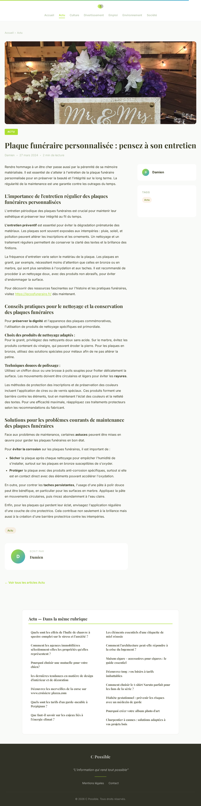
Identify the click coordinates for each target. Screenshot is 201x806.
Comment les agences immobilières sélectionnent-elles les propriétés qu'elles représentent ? (59, 649)
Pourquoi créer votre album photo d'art (133, 711)
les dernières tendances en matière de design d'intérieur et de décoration (62, 678)
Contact (114, 783)
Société (152, 15)
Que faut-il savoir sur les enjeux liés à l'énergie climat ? (57, 717)
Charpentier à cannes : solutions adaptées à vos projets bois (135, 722)
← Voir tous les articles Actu (25, 582)
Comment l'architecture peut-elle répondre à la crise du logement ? (137, 647)
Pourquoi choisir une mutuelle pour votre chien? (59, 665)
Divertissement (94, 15)
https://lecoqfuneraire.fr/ (33, 294)
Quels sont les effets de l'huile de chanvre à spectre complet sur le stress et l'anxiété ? (60, 634)
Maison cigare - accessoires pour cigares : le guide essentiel (136, 660)
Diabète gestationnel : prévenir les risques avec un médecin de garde (135, 700)
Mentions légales (93, 783)
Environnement (132, 15)
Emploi (113, 15)
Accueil (49, 15)
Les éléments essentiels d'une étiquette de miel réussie (135, 634)
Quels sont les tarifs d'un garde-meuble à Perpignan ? (59, 704)
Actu (62, 15)
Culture (74, 15)
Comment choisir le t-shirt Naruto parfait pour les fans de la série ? (138, 687)
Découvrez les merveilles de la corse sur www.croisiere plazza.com (58, 691)
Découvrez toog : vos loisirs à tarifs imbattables (130, 674)
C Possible (100, 756)
